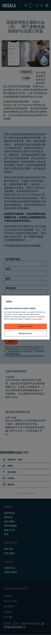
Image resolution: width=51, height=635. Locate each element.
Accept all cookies (25, 326)
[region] (25, 317)
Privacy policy (37, 319)
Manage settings (25, 333)
